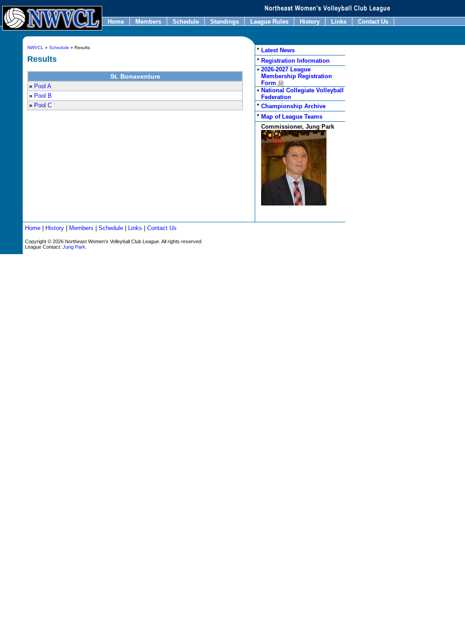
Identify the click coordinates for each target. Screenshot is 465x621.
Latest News (278, 50)
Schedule (185, 21)
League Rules (269, 21)
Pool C (43, 105)
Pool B (43, 95)
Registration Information (295, 60)
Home (115, 21)
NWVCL (35, 47)
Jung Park (74, 247)
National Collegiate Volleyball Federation (302, 93)
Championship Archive (293, 106)
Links (339, 21)
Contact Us (373, 21)
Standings (224, 21)
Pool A (42, 86)
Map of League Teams (291, 116)
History (309, 21)
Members (148, 21)
